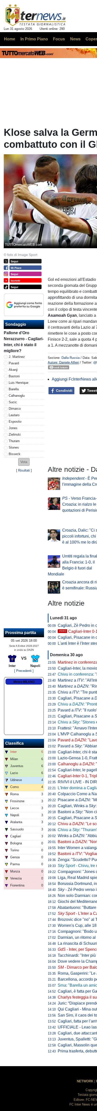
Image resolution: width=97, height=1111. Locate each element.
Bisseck (14, 454)
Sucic (13, 402)
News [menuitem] (75, 39)
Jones (13, 428)
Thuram (14, 441)
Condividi (63, 391)
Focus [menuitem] (59, 39)
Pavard (14, 363)
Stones (14, 447)
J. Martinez (17, 357)
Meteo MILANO (24, 682)
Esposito (15, 421)
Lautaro (14, 415)
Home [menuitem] (9, 39)
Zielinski (15, 434)
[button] (24, 462)
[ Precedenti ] (24, 671)
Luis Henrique (18, 383)
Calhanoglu (17, 395)
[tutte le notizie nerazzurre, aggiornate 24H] (36, 15)
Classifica (14, 743)
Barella (14, 389)
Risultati (24, 470)
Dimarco (15, 408)
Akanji (13, 370)
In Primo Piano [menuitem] (34, 39)
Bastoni (14, 376)
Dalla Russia (70, 358)
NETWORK (85, 1081)
